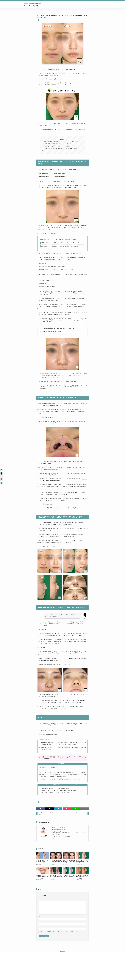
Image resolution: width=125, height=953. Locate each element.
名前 (40, 916)
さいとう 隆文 (43, 835)
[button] (40, 808)
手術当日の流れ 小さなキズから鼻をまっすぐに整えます (57, 143)
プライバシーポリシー (62, 948)
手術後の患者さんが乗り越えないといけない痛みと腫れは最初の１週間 (60, 148)
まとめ (45, 150)
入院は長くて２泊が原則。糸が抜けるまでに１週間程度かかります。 (60, 146)
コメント (41, 899)
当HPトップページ (73, 757)
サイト (40, 926)
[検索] (101, 0)
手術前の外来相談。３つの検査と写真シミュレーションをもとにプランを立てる (62, 141)
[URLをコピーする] (84, 808)
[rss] (99, 0)
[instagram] (53, 838)
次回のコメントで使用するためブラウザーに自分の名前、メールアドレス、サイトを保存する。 (59, 931)
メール (40, 921)
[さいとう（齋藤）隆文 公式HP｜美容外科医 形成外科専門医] (33, 4)
